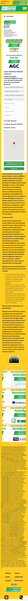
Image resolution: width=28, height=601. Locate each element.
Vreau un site (18, 580)
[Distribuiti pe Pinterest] (8, 27)
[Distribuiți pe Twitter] (6, 27)
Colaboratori (18, 577)
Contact (17, 573)
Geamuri (8, 580)
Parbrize (8, 573)
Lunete (7, 577)
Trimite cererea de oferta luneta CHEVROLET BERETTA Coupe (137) (14, 163)
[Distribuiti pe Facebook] (4, 27)
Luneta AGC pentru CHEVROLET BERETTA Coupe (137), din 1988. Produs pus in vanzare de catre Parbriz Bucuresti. (13, 80)
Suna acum (14, 168)
